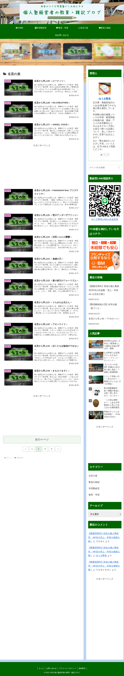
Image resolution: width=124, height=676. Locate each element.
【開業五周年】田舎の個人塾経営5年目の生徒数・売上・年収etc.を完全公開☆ (104, 290)
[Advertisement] (41, 164)
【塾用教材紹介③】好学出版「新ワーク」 (103, 306)
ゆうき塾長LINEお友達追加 (104, 219)
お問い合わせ (51, 668)
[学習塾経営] (15, 51)
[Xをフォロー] (104, 154)
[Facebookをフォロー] (108, 154)
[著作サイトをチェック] (101, 154)
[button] (119, 167)
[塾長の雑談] (108, 51)
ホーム (41, 668)
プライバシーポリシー (67, 668)
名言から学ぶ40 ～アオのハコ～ (104, 318)
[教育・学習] (46, 51)
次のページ (42, 439)
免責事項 (82, 668)
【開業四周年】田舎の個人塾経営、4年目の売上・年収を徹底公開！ (104, 537)
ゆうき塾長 (105, 98)
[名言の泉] (77, 51)
